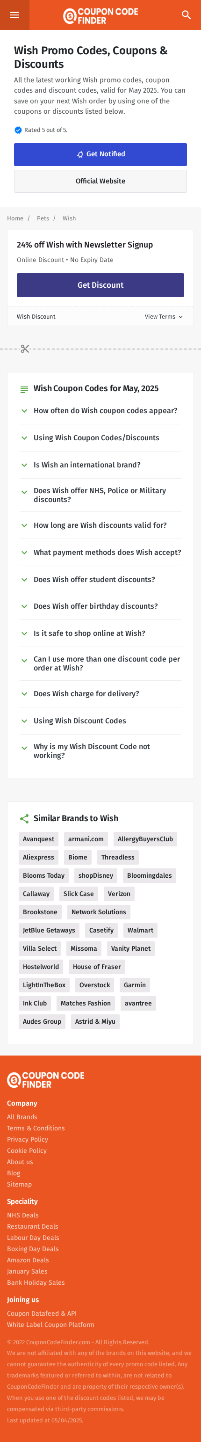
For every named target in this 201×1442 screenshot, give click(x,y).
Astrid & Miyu (95, 1022)
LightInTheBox (44, 985)
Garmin (135, 985)
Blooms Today (44, 876)
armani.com (86, 839)
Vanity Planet (131, 949)
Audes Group (42, 1022)
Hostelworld (41, 967)
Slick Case (79, 894)
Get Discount (100, 285)
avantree (138, 1003)
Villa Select (40, 949)
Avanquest (38, 839)
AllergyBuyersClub (145, 839)
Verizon (119, 894)
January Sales (27, 1271)
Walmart (140, 930)
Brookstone (40, 912)
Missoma (84, 949)
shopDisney (96, 876)
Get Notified (100, 154)
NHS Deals (23, 1215)
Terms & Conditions (36, 1128)
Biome (77, 857)
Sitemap (19, 1184)
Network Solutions (99, 912)
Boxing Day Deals (33, 1249)
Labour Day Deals (33, 1238)
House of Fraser (97, 967)
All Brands (22, 1117)
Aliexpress (38, 857)
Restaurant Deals (32, 1227)
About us (20, 1162)
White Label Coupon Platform (50, 1325)
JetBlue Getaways (49, 930)
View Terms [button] (164, 316)
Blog (13, 1173)
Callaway (36, 894)
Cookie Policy (27, 1151)
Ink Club (35, 1003)
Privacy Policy (27, 1139)
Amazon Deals (28, 1260)
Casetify (101, 930)
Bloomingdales (149, 876)
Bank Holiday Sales (36, 1283)
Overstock (94, 985)
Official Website (100, 181)
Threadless (118, 857)
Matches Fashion (86, 1003)
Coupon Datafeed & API (42, 1314)
